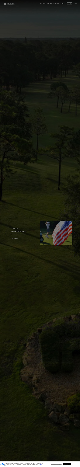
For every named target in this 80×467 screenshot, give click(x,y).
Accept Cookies (67, 464)
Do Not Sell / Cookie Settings (56, 464)
